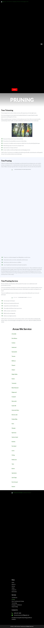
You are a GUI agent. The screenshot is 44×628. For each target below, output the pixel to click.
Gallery (13, 588)
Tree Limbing (14, 603)
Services (13, 586)
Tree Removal (14, 597)
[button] (12, 622)
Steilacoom (14, 459)
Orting (13, 455)
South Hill (14, 405)
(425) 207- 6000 (17, 613)
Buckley (13, 441)
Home (13, 582)
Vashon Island (15, 437)
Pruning (13, 599)
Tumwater (14, 383)
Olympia (13, 428)
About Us (13, 584)
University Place (15, 410)
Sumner (13, 486)
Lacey (13, 450)
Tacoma (13, 356)
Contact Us (14, 589)
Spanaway (14, 432)
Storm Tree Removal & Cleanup (18, 601)
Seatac (13, 378)
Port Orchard (15, 482)
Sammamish (14, 351)
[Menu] (41, 44)
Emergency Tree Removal (17, 604)
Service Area (14, 591)
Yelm (13, 464)
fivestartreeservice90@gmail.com (21, 615)
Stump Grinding (15, 606)
